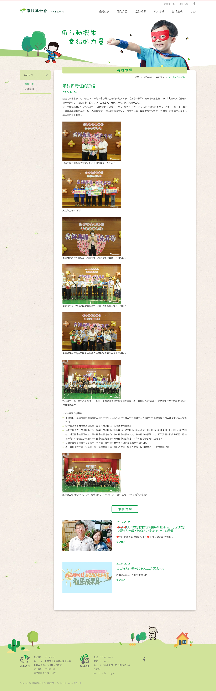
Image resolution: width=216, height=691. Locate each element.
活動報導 (140, 11)
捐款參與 (159, 11)
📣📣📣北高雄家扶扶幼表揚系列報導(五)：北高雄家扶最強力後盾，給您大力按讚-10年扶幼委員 (150, 528)
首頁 (137, 77)
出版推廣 (177, 11)
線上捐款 (183, 4)
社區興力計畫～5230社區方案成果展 (140, 568)
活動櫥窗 (29, 89)
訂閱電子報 (169, 4)
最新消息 (29, 84)
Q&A (193, 11)
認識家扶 (104, 11)
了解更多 (120, 542)
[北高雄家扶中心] (42, 10)
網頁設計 (77, 683)
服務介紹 (122, 11)
